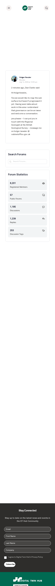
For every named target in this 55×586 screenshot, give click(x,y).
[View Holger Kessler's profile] (14, 79)
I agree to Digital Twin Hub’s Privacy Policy (25, 557)
